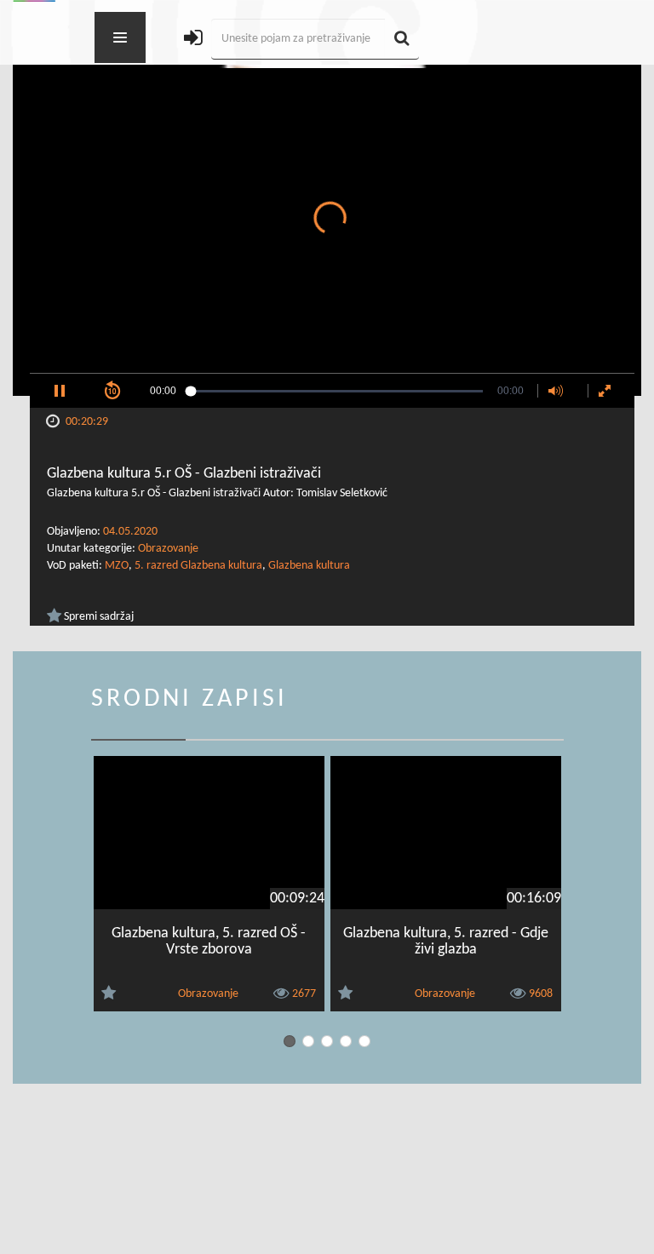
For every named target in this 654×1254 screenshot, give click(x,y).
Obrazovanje (168, 548)
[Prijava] (193, 39)
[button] (60, 391)
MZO (117, 565)
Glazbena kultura (309, 565)
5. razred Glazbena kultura (198, 565)
